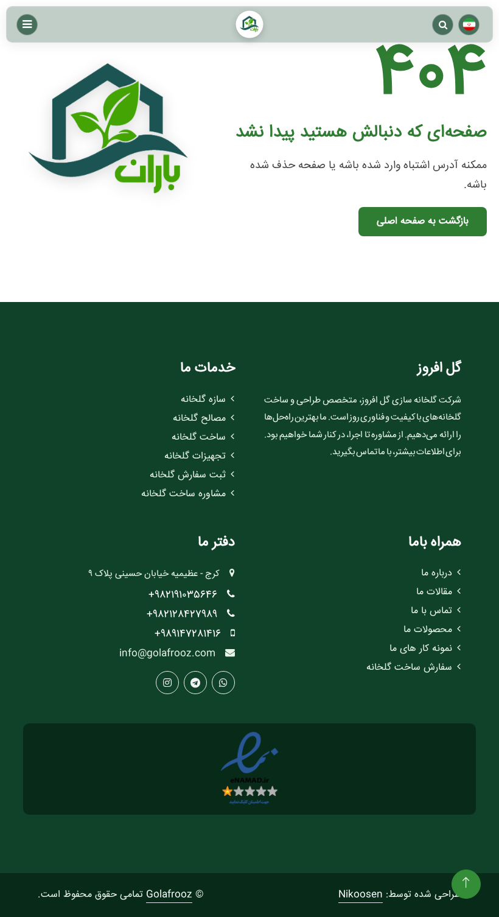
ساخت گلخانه (199, 437)
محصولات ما (427, 630)
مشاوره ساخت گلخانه (183, 494)
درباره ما (436, 573)
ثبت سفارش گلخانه (188, 475)
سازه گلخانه (203, 399)
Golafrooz (169, 894)
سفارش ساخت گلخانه (409, 667)
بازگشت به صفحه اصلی (423, 221)
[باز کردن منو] (27, 24)
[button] (442, 24)
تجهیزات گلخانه (195, 456)
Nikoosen (360, 894)
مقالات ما (434, 592)
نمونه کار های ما (420, 648)
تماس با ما (431, 611)
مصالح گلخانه (199, 418)
